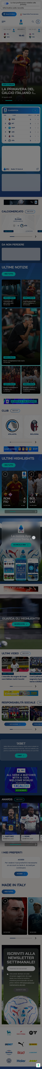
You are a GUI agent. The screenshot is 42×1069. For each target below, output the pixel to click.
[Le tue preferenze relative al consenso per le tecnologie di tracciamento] (38, 1065)
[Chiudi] (35, 528)
